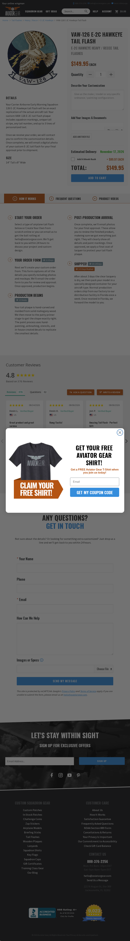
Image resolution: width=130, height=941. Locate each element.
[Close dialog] (120, 433)
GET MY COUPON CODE (95, 492)
